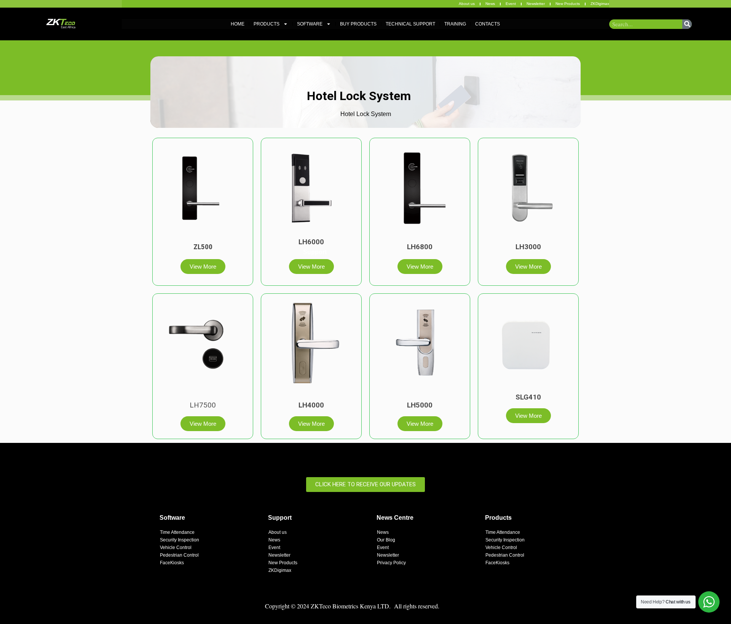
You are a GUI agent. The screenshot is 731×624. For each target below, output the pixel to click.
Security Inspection (179, 540)
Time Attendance (177, 532)
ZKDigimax (600, 4)
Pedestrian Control (179, 555)
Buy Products (358, 24)
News (490, 4)
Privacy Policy (391, 562)
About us (467, 4)
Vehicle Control (176, 547)
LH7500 (203, 405)
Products (266, 24)
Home (237, 24)
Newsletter (536, 4)
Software (309, 24)
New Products (567, 4)
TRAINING (455, 24)
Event (511, 4)
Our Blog (386, 540)
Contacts (487, 24)
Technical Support (410, 24)
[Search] (687, 24)
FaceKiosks (172, 562)
